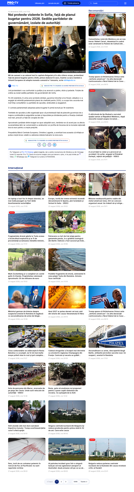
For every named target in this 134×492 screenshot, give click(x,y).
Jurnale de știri (53, 3)
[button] (39, 145)
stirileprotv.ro (69, 80)
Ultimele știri (39, 3)
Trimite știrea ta (73, 3)
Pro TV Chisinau (28, 152)
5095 (75, 482)
